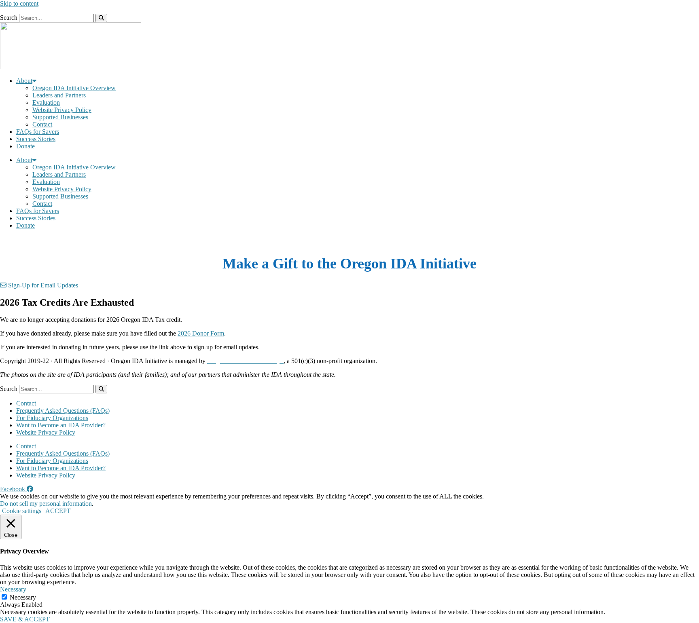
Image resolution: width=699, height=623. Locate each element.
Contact (42, 124)
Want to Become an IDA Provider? (61, 425)
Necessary (23, 597)
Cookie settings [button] (21, 510)
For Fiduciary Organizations (52, 417)
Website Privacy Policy (61, 109)
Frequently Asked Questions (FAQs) (63, 410)
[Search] (101, 18)
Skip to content (19, 3)
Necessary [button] (13, 589)
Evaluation (46, 102)
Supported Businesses (60, 117)
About (24, 80)
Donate (25, 146)
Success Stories (35, 138)
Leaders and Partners (59, 95)
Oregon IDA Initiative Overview (74, 87)
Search (8, 17)
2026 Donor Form (201, 333)
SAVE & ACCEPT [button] (25, 619)
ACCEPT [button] (58, 510)
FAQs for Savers (37, 131)
